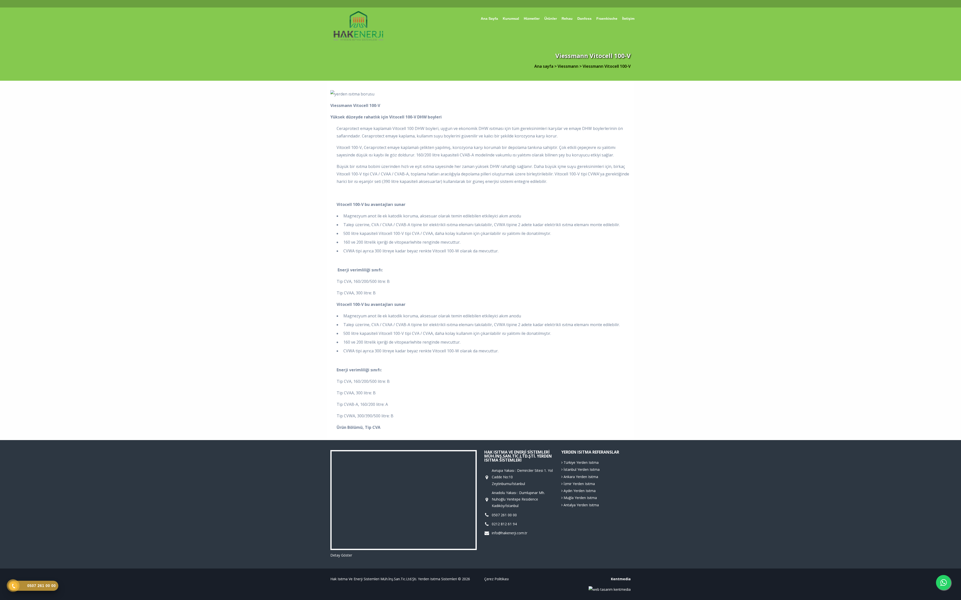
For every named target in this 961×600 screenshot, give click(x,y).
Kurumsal (511, 18)
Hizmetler (532, 18)
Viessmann (568, 66)
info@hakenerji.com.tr (509, 533)
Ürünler (550, 18)
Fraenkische (606, 18)
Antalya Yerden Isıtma (581, 505)
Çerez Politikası (496, 579)
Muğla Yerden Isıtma (580, 497)
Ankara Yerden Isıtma (580, 476)
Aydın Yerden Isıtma (579, 490)
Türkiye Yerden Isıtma (581, 462)
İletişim (628, 18)
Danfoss (584, 18)
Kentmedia (621, 579)
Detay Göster (341, 555)
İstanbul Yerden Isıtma (581, 469)
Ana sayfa (489, 18)
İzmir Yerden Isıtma (579, 483)
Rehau (567, 18)
